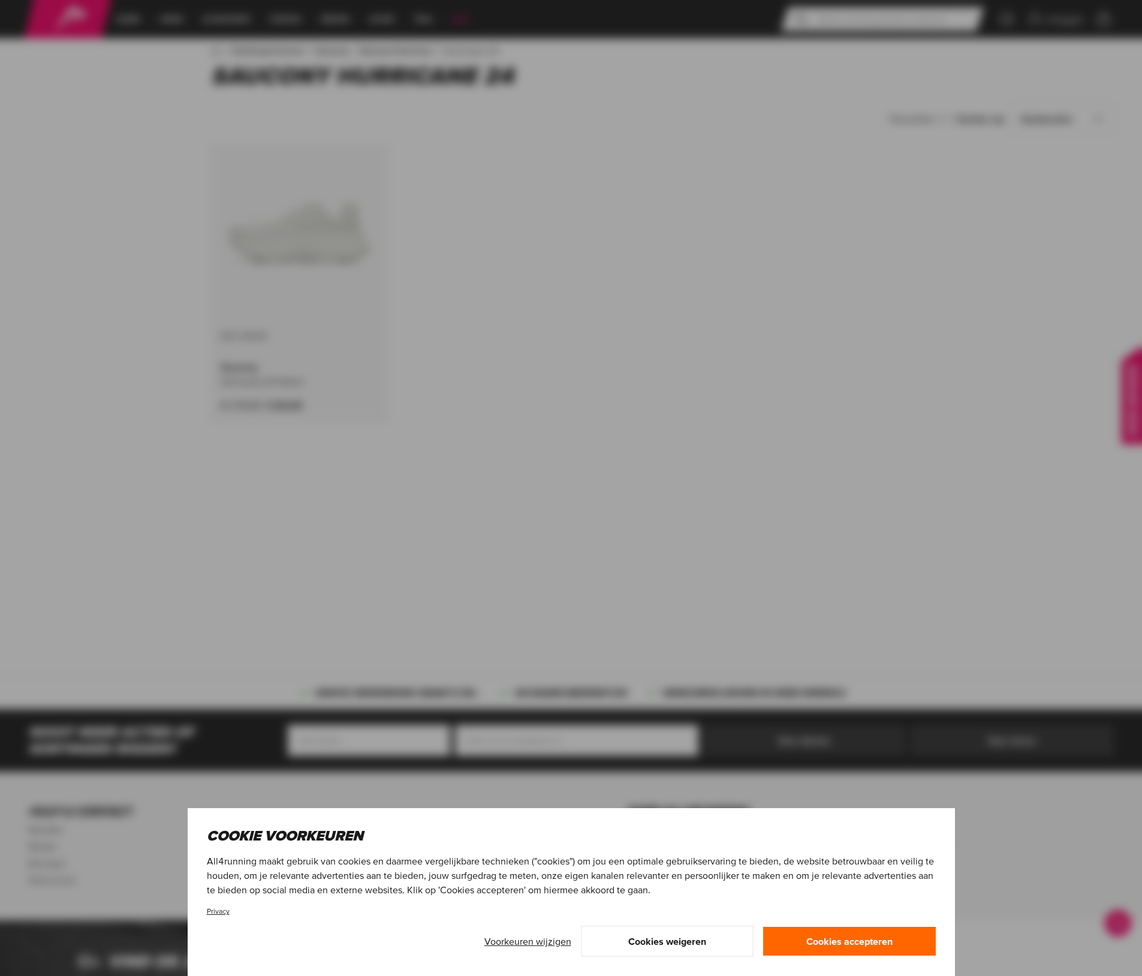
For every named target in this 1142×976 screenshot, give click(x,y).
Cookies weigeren (667, 941)
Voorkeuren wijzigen (527, 941)
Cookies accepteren (849, 941)
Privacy (218, 911)
